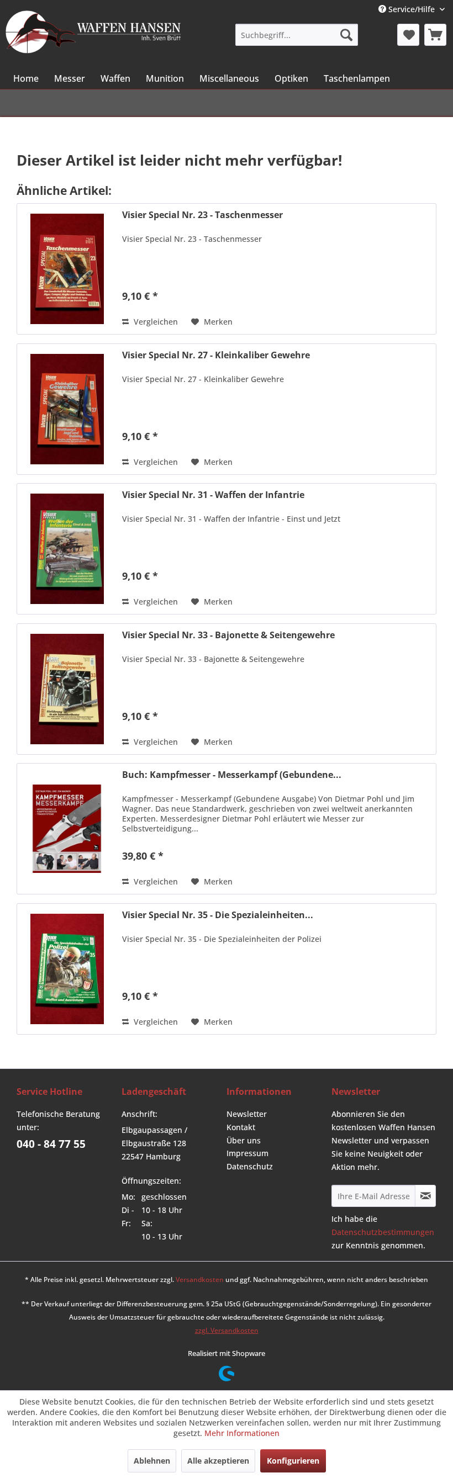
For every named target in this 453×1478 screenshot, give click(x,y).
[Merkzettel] (408, 35)
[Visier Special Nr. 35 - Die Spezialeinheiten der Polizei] (67, 969)
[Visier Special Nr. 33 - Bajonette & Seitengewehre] (67, 689)
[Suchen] (346, 35)
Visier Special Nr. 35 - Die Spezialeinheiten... (217, 915)
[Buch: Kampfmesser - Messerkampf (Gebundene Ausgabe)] (67, 828)
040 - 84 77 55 (51, 1144)
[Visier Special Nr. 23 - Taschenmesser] (67, 269)
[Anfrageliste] (435, 35)
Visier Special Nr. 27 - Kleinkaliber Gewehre (216, 355)
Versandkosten (200, 1279)
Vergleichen (154, 321)
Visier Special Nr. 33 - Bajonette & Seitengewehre (228, 635)
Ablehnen (152, 1460)
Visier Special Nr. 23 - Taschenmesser (202, 215)
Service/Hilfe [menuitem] (411, 9)
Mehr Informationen (242, 1433)
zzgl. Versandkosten (227, 1330)
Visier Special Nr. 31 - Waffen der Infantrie (213, 495)
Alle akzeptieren (218, 1460)
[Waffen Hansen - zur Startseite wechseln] (93, 33)
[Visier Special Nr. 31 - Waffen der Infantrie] (67, 548)
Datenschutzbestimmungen (382, 1232)
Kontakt (241, 1127)
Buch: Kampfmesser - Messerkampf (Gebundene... (231, 775)
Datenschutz (250, 1166)
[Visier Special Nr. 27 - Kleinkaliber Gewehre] (67, 409)
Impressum (247, 1153)
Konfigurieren (293, 1460)
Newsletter (247, 1114)
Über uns (244, 1140)
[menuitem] (296, 35)
